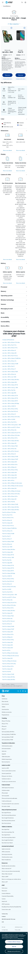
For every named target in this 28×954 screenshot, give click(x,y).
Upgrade (4, 754)
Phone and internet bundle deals (9, 798)
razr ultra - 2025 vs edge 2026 (9, 393)
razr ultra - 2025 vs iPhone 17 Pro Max (11, 342)
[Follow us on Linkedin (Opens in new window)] (25, 691)
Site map (3, 927)
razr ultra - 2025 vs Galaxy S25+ (9, 472)
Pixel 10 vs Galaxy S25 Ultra (8, 610)
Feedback (4, 916)
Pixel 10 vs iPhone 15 (7, 584)
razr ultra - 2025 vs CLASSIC (8, 419)
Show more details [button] (7, 150)
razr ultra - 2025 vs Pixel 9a (8, 501)
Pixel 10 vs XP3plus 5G (7, 637)
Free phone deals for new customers (10, 803)
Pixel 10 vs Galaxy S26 (7, 523)
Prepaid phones (5, 714)
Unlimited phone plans (7, 746)
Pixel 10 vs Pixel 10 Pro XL (8, 581)
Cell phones (4, 698)
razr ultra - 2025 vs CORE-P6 (9, 406)
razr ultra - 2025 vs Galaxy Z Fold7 (10, 459)
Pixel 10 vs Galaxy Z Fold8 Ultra (9, 528)
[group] (14, 696)
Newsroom (4, 890)
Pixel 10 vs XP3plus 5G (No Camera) (10, 655)
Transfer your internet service (9, 781)
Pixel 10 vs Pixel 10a (6, 560)
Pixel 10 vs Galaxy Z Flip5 (8, 616)
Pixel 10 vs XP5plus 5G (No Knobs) (10, 653)
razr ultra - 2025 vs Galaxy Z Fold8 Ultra (11, 358)
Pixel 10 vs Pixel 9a (6, 671)
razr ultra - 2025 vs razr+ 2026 (9, 377)
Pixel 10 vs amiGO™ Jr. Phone (9, 597)
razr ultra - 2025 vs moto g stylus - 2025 (11, 424)
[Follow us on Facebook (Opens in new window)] (20, 691)
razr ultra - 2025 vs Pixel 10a (8, 390)
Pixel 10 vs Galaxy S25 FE (8, 570)
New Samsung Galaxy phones (9, 815)
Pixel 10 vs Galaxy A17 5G (8, 565)
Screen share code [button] (6, 909)
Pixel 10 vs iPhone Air (7, 544)
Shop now (7, 75)
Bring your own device (7, 776)
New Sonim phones (6, 823)
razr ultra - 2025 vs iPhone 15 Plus (10, 469)
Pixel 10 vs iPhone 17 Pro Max (9, 512)
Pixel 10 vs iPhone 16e (7, 600)
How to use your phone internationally (11, 871)
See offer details (5, 69)
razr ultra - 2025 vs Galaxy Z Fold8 (10, 363)
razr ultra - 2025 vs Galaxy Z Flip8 (10, 371)
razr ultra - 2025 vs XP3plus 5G (9, 467)
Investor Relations (6, 893)
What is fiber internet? (7, 874)
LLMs (3, 921)
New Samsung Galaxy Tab (8, 832)
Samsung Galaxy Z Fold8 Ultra (9, 734)
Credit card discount (6, 801)
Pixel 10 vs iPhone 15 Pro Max (9, 605)
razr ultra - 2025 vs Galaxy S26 (9, 353)
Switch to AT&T (5, 768)
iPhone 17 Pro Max (6, 721)
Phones (12, 684)
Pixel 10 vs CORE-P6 (7, 576)
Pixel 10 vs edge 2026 (7, 562)
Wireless (7, 684)
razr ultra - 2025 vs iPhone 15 (9, 414)
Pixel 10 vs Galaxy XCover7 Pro (9, 602)
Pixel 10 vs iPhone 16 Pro (8, 608)
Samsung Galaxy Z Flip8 (7, 739)
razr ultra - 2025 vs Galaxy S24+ (9, 461)
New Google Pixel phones (8, 818)
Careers (4, 898)
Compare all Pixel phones (8, 339)
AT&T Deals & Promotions (8, 787)
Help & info (4, 901)
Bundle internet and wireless (8, 866)
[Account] (25, 2)
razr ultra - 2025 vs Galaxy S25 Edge (10, 403)
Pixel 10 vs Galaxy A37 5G (8, 568)
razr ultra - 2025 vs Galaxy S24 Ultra (10, 509)
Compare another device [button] (7, 79)
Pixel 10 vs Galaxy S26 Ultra (8, 549)
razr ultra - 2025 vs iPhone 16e (9, 430)
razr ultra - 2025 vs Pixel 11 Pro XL (10, 355)
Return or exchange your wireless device (11, 879)
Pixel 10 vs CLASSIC (6, 589)
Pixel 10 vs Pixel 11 (6, 536)
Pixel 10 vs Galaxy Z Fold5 (8, 626)
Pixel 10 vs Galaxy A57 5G (8, 554)
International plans (6, 748)
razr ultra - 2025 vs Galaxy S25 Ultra (10, 440)
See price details (18, 66)
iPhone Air (4, 726)
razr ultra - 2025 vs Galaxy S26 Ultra (10, 379)
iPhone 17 (4, 729)
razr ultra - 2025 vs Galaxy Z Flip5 (10, 446)
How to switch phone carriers (9, 770)
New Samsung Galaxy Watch (8, 837)
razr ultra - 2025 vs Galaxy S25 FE (10, 400)
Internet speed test (6, 773)
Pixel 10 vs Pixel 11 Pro (7, 515)
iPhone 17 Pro (5, 723)
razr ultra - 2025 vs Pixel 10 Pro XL (10, 411)
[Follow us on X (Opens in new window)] (18, 691)
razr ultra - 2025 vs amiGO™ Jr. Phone (11, 427)
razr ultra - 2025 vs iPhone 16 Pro (10, 438)
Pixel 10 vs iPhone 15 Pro (8, 634)
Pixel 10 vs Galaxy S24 (7, 658)
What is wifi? (5, 882)
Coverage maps (5, 929)
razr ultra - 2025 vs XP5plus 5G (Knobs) (11, 491)
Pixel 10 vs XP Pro (6, 650)
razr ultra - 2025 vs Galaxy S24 (9, 488)
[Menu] (2, 2)
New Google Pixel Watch (7, 840)
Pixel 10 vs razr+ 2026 (7, 546)
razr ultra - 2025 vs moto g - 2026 (10, 387)
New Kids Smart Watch (7, 842)
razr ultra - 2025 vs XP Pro (8, 480)
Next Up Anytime (6, 762)
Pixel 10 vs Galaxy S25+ (7, 642)
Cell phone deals (5, 790)
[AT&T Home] (9, 2)
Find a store (4, 888)
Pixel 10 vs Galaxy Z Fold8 (8, 533)
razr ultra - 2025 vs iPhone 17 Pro (9, 347)
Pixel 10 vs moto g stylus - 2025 (9, 594)
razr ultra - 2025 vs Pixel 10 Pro (9, 422)
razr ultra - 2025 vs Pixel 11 (8, 366)
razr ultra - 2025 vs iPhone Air (9, 374)
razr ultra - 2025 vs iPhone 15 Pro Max (11, 435)
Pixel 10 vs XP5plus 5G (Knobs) (9, 661)
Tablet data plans (6, 756)
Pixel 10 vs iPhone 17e (7, 531)
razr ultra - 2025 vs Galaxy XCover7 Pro (11, 432)
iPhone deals (5, 793)
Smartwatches (5, 709)
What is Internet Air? (6, 868)
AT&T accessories (6, 851)
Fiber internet (5, 701)
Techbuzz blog (5, 913)
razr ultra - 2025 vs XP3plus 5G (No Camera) (12, 485)
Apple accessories (6, 849)
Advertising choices (18, 927)
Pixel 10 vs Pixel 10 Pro (7, 592)
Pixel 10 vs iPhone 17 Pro (8, 517)
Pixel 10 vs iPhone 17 (7, 539)
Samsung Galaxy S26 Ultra (8, 731)
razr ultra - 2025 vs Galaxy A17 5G (10, 395)
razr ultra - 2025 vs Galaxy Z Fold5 (10, 456)
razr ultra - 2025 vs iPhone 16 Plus (10, 408)
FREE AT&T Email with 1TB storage (8, 919)
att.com (3, 684)
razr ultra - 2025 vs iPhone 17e (9, 361)
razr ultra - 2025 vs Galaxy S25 (9, 443)
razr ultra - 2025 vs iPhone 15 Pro (9, 464)
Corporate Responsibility (7, 896)
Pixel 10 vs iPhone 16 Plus (8, 578)
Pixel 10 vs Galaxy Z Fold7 (8, 629)
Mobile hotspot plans (7, 759)
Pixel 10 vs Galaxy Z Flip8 (8, 541)
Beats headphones (6, 859)
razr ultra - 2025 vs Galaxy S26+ (9, 382)
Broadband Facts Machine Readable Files (11, 906)
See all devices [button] (7, 6)
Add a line (4, 751)
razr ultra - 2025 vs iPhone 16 (9, 350)
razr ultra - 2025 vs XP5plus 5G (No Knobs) (12, 483)
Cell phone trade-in (6, 778)
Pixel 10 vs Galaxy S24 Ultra (8, 679)
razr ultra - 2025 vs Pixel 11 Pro (9, 345)
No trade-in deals (6, 806)
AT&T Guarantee (6, 904)
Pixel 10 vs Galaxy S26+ (7, 552)
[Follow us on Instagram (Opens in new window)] (23, 691)
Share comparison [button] (14, 24)
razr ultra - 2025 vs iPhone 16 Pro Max (11, 416)
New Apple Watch (6, 834)
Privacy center (17, 929)
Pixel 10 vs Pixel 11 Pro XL (8, 525)
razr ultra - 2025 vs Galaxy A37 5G (10, 398)
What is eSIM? (5, 876)
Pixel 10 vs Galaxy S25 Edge (8, 573)
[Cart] (22, 2)
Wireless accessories (7, 712)
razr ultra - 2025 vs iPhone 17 (9, 369)
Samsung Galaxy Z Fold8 (7, 737)
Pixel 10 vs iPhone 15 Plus (8, 639)
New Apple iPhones (6, 812)
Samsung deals (5, 795)
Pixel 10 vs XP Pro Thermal (8, 621)
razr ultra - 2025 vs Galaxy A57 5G (10, 385)
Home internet (5, 704)
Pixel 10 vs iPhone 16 (7, 520)
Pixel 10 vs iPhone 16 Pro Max (9, 586)
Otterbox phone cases (7, 857)
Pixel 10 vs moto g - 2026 (8, 557)
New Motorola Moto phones (8, 820)
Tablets (3, 706)
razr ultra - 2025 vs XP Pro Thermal (10, 451)
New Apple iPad (5, 829)
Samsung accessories (7, 854)
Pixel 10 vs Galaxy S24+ (7, 631)
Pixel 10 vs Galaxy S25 (7, 613)
